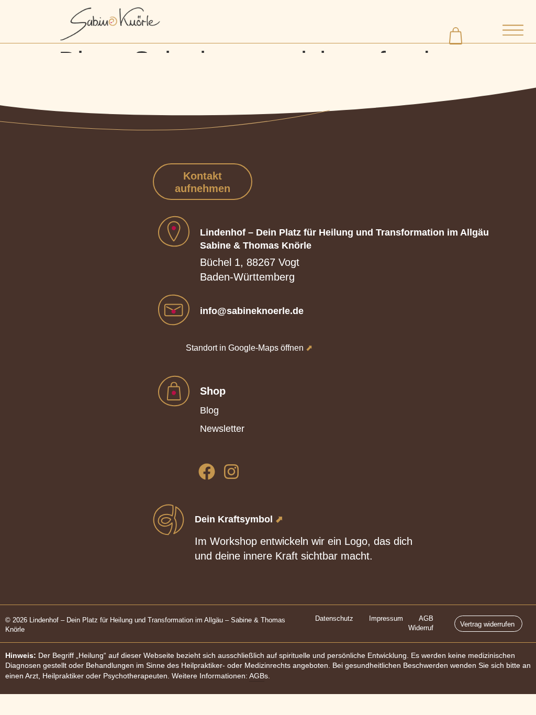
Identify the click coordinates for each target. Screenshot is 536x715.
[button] (513, 31)
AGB (256, 676)
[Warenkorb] (457, 34)
